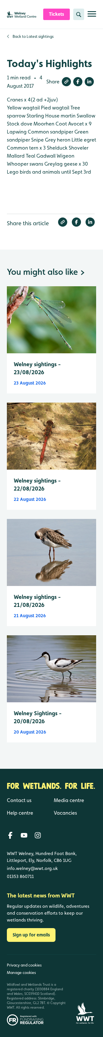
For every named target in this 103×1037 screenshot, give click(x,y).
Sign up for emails (31, 935)
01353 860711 (20, 876)
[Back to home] (85, 990)
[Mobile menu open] (92, 16)
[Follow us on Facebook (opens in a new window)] (10, 835)
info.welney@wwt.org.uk (32, 868)
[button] (66, 81)
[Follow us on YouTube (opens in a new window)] (24, 835)
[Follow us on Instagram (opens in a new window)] (37, 835)
